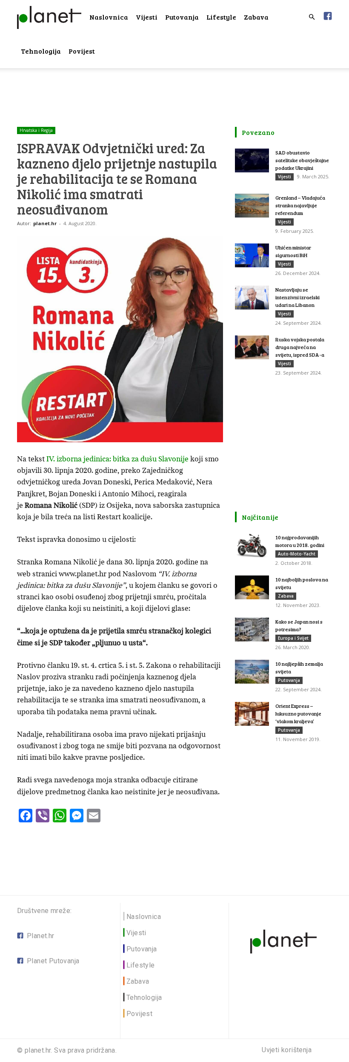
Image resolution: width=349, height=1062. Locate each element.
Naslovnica (108, 16)
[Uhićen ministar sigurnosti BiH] (252, 255)
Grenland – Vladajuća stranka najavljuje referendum (300, 205)
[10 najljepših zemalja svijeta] (252, 672)
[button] (311, 17)
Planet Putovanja (53, 961)
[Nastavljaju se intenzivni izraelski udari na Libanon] (252, 297)
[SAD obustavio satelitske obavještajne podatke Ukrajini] (252, 160)
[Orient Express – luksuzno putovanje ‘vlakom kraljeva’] (252, 714)
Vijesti (146, 16)
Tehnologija (41, 50)
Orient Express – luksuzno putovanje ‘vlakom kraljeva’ (298, 713)
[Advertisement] (174, 87)
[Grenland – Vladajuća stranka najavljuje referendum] (252, 206)
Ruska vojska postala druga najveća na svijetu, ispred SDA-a (299, 347)
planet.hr (45, 223)
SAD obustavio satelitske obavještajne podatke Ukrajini (302, 160)
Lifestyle (221, 16)
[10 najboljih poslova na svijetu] (252, 587)
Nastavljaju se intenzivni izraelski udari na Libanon (297, 297)
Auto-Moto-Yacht (296, 554)
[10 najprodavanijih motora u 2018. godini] (252, 545)
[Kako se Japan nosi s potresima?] (252, 629)
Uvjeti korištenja (287, 1050)
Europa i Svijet (293, 638)
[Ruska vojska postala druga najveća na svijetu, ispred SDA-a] (252, 347)
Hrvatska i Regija (36, 130)
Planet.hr (40, 936)
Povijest (82, 50)
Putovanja (182, 16)
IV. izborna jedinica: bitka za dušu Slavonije (117, 459)
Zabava (256, 16)
